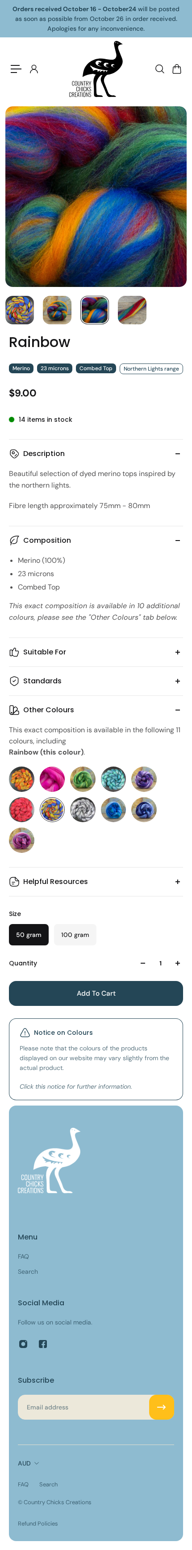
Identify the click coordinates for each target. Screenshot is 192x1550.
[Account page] (33, 69)
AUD (24, 1463)
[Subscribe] (161, 1407)
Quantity (23, 963)
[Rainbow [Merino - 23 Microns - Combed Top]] (52, 810)
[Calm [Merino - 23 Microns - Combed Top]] (83, 779)
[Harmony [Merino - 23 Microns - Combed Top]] (113, 779)
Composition (47, 540)
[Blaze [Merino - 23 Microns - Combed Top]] (21, 779)
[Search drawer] (159, 69)
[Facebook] (43, 1344)
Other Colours (48, 710)
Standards (42, 681)
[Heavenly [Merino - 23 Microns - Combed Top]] (144, 779)
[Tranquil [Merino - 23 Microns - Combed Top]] (113, 810)
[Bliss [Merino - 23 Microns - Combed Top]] (52, 779)
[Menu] (16, 69)
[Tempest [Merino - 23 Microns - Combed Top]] (83, 810)
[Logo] (96, 69)
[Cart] (176, 69)
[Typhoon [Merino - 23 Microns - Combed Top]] (144, 810)
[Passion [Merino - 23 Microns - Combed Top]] (21, 810)
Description (44, 453)
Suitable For (44, 652)
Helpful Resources (55, 881)
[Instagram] (23, 1344)
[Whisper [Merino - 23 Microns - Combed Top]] (21, 840)
